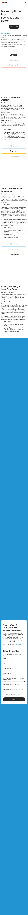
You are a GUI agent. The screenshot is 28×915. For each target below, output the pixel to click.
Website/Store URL (8, 673)
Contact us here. (16, 644)
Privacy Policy (16, 695)
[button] (25, 2)
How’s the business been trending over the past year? (13, 679)
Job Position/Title (7, 668)
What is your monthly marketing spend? (13, 689)
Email (4, 663)
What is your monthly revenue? (11, 684)
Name (4, 658)
